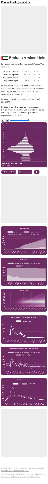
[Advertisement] (24, 30)
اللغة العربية (27, 468)
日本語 (9, 471)
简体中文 (15, 471)
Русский (20, 468)
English (14, 468)
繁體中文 (21, 471)
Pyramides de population (16, 2)
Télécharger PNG (8, 172)
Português (40, 468)
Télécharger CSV (25, 172)
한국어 (26, 471)
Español (34, 468)
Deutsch (4, 471)
